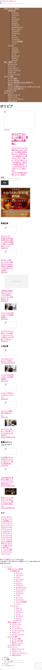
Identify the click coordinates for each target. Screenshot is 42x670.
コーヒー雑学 (16, 639)
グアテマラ (19, 585)
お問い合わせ (16, 655)
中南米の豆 (16, 571)
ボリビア (19, 581)
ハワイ (18, 604)
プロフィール (16, 651)
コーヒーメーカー (18, 634)
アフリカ (15, 606)
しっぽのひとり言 (14, 645)
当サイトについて (18, 649)
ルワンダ (19, 620)
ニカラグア (19, 591)
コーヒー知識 (12, 636)
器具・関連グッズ (14, 622)
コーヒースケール (18, 630)
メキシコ (19, 583)
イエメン (19, 608)
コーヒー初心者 (17, 641)
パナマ (18, 595)
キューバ (19, 597)
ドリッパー (16, 626)
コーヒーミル (16, 624)
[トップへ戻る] (1, 669)
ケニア (18, 614)
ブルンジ (19, 618)
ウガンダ (19, 610)
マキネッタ (16, 632)
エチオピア (19, 612)
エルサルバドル (21, 587)
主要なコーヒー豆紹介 (15, 569)
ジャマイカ (19, 600)
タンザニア (19, 616)
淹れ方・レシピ (17, 643)
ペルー (18, 577)
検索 (2, 177)
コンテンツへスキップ (8, 1)
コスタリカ (19, 593)
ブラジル (19, 573)
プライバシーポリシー (19, 653)
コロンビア (19, 575)
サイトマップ (12, 647)
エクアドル (19, 579)
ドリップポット (17, 628)
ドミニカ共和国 (21, 602)
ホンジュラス (20, 589)
